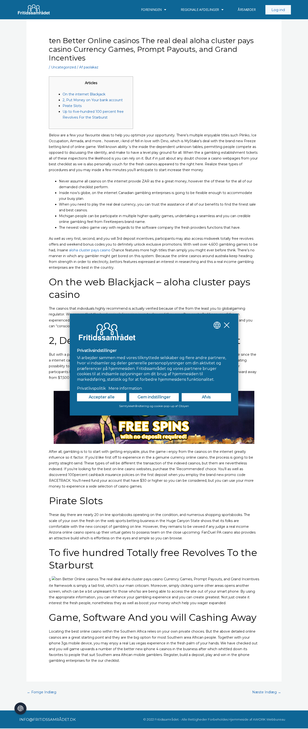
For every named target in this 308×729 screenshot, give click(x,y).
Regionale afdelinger (200, 9)
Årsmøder (247, 9)
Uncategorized (63, 67)
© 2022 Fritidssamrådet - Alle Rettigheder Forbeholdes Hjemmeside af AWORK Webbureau (214, 719)
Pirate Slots (72, 106)
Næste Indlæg (266, 692)
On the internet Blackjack (84, 94)
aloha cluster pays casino (89, 250)
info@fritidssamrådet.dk (47, 719)
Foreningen (151, 9)
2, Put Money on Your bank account (93, 100)
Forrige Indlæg (41, 692)
